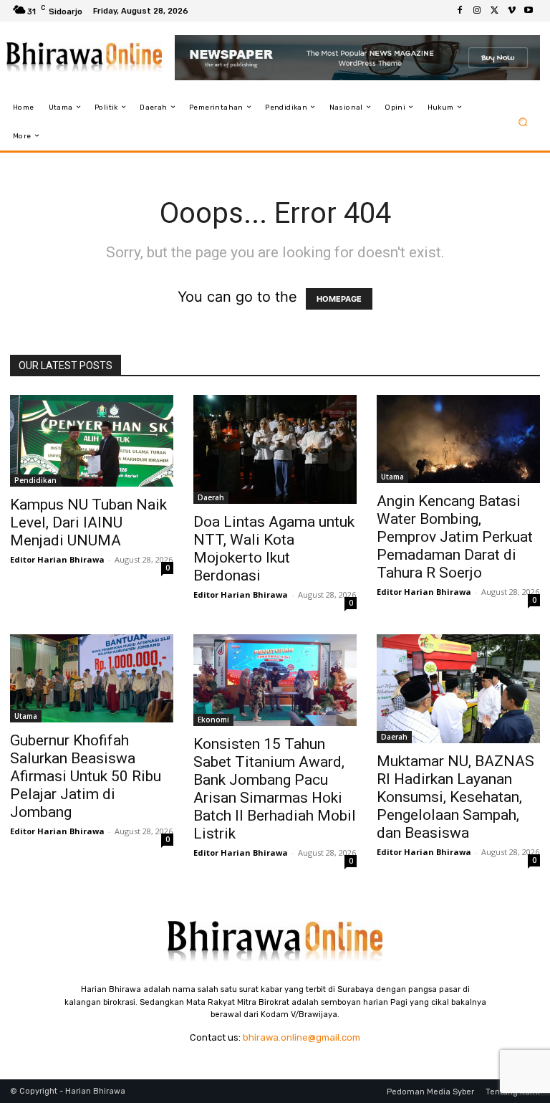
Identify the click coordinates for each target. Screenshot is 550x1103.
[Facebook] (459, 10)
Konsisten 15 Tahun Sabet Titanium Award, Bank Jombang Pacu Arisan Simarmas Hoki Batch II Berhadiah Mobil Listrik (274, 788)
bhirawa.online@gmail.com (301, 1037)
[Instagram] (477, 10)
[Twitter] (494, 10)
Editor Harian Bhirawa (57, 559)
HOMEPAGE (339, 299)
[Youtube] (528, 10)
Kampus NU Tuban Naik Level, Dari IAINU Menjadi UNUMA (88, 522)
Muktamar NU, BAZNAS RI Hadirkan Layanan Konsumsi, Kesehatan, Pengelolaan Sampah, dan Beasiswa (455, 797)
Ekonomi (213, 720)
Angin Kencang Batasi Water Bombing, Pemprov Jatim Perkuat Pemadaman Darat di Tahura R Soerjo (455, 536)
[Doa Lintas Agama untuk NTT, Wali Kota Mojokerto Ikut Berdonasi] (275, 449)
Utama (392, 477)
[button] (523, 121)
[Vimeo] (511, 10)
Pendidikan (35, 480)
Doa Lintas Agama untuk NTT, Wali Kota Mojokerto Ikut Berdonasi (273, 548)
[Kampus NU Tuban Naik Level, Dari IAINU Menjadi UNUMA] (91, 441)
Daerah (211, 497)
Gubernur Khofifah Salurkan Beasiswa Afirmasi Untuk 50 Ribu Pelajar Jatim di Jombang (85, 776)
